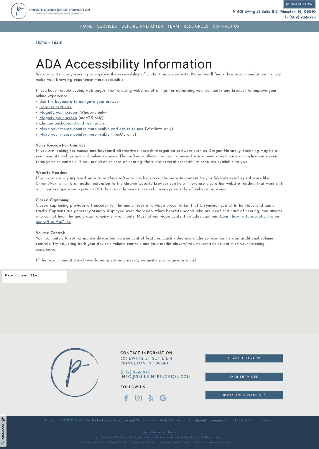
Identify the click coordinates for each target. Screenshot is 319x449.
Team (173, 26)
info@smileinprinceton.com (155, 377)
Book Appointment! (244, 395)
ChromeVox (46, 184)
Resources (196, 26)
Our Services (244, 377)
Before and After (142, 26)
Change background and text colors (72, 124)
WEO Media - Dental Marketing (161, 420)
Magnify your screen (58, 113)
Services (107, 26)
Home (86, 26)
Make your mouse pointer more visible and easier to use (91, 129)
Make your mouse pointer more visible (74, 135)
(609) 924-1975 (302, 18)
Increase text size (55, 107)
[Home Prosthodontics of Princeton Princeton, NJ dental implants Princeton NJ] (50, 10)
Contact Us (226, 26)
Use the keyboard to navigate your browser (79, 102)
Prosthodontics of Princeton (106, 420)
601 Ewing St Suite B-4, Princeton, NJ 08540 (276, 12)
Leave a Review (244, 358)
